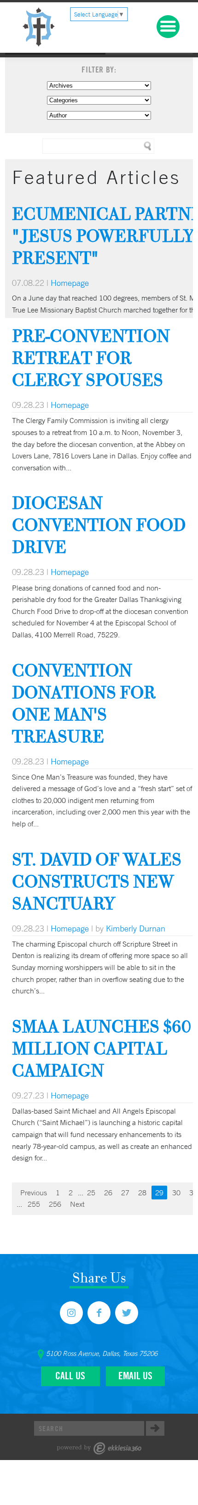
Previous (33, 1192)
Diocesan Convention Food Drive (99, 524)
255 (34, 1204)
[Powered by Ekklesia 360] (99, 1448)
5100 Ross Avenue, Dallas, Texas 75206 (101, 1353)
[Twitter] (126, 1312)
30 (176, 1192)
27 (125, 1192)
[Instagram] (71, 1312)
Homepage (70, 283)
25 (91, 1192)
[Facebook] (99, 1312)
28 (142, 1192)
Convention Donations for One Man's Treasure (84, 703)
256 (55, 1204)
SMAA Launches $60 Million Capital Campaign (101, 1048)
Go (155, 1428)
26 (108, 1192)
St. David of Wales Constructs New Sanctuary (96, 881)
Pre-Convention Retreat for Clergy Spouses (91, 357)
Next (77, 1204)
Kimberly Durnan (135, 928)
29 (159, 1192)
